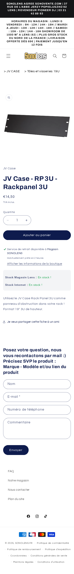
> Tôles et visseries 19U (41, 71)
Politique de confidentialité (53, 543)
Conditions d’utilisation (51, 562)
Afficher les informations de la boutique (34, 263)
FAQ (11, 471)
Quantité (9, 212)
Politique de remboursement (24, 549)
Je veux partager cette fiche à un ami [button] (33, 321)
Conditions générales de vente (49, 556)
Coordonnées (18, 556)
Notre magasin (18, 480)
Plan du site (16, 499)
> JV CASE (12, 71)
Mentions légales (23, 562)
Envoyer (15, 450)
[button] (8, 55)
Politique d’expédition (58, 549)
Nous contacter (19, 489)
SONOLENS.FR (24, 543)
